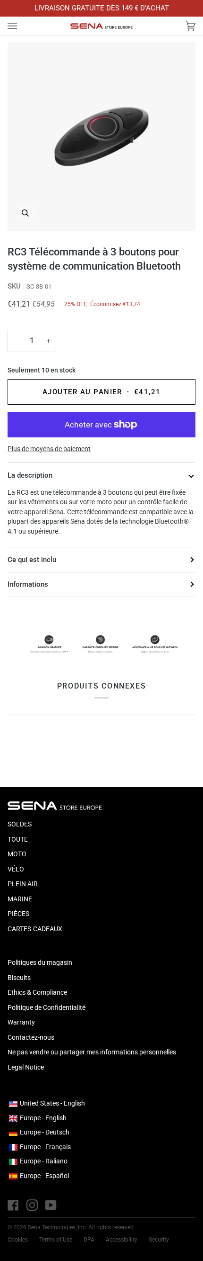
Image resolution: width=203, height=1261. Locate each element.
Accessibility (121, 1239)
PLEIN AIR (23, 884)
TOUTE (18, 839)
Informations (28, 584)
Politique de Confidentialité (46, 1007)
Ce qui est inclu (32, 559)
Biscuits (19, 977)
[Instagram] (32, 1205)
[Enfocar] (101, 136)
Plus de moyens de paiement (49, 449)
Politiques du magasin (40, 962)
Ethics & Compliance (37, 992)
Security (159, 1239)
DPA (89, 1239)
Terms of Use (55, 1239)
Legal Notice (26, 1067)
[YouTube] (51, 1205)
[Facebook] (13, 1205)
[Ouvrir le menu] (22, 26)
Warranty (21, 1022)
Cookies (18, 1239)
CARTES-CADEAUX (35, 929)
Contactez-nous (31, 1037)
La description (30, 475)
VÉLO (16, 869)
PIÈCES (18, 913)
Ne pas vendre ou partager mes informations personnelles (92, 1052)
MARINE (20, 899)
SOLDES (20, 824)
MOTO (17, 854)
